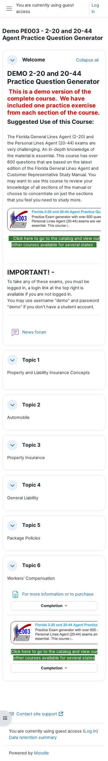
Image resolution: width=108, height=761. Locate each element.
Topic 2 (31, 405)
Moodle (41, 753)
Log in (95, 8)
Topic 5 (31, 525)
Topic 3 (31, 445)
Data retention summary (33, 737)
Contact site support (36, 713)
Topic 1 (31, 360)
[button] (12, 60)
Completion (52, 605)
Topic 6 (31, 565)
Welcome (33, 60)
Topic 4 (31, 485)
